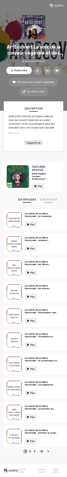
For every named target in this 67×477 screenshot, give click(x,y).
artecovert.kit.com (33, 61)
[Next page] (48, 451)
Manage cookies (42, 470)
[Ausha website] (56, 6)
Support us (33, 142)
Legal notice (56, 470)
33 (41, 451)
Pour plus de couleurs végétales (35, 82)
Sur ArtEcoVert (36, 91)
